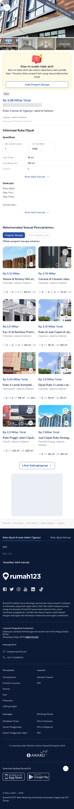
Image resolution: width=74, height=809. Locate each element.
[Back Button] (6, 7)
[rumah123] (37, 576)
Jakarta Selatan (47, 523)
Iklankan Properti (45, 677)
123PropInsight (10, 706)
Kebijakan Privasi (11, 721)
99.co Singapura (45, 727)
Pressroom (8, 700)
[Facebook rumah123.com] (5, 589)
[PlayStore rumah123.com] (38, 777)
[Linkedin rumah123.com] (33, 589)
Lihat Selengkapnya (35, 465)
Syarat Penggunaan (12, 727)
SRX (39, 732)
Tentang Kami (9, 677)
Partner (6, 689)
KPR (39, 683)
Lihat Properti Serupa (37, 84)
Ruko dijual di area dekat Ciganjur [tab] (22, 537)
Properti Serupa (14, 235)
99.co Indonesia (44, 721)
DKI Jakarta (32, 523)
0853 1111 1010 (31, 637)
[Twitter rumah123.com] (12, 589)
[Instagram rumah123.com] (19, 589)
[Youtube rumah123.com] (25, 589)
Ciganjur (61, 523)
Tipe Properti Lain (39, 235)
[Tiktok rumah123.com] (41, 589)
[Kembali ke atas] (65, 768)
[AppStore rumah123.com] (14, 777)
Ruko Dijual (18, 523)
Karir (5, 694)
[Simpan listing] (30, 252)
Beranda (6, 523)
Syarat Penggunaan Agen (15, 732)
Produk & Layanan (11, 683)
